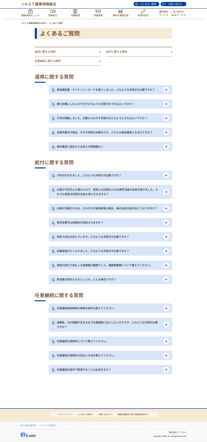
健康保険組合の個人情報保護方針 (132, 414)
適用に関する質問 (45, 51)
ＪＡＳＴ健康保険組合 (38, 4)
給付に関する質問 (116, 51)
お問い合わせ (175, 4)
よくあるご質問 (148, 4)
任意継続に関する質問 (48, 61)
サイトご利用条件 (48, 425)
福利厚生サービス (163, 13)
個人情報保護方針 (28, 425)
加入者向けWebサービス (179, 13)
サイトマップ (64, 414)
